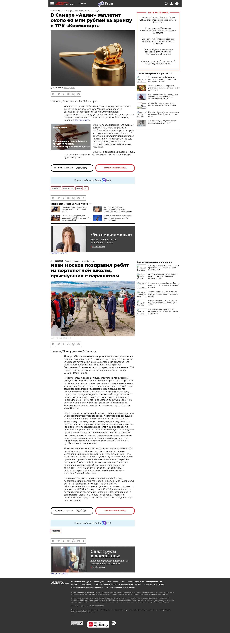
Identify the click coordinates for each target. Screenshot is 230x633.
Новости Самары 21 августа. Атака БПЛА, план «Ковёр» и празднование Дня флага (158, 20)
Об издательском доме (81, 582)
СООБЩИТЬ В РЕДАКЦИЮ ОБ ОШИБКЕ (120, 587)
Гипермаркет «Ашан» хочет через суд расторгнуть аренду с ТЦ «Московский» (118, 218)
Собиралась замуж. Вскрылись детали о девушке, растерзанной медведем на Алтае (162, 79)
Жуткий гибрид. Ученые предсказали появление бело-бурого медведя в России (163, 114)
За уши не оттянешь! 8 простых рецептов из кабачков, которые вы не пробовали (163, 88)
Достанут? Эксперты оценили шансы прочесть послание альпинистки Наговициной (163, 267)
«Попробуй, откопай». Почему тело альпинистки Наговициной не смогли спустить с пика (163, 97)
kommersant (82, 120)
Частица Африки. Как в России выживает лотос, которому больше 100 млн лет (163, 311)
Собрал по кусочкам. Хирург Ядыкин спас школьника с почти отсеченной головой (163, 285)
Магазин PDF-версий (115, 582)
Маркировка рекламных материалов (87, 587)
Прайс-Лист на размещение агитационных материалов (117, 585)
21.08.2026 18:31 (57, 261)
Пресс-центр (99, 582)
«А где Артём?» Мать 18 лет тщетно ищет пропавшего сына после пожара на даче (162, 276)
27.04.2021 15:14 (57, 11)
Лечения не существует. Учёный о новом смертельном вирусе (162, 122)
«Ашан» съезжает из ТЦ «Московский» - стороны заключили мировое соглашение (118, 209)
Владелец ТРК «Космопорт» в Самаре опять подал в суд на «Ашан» (74, 209)
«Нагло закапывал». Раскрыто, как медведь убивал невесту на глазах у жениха (163, 294)
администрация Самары (61, 338)
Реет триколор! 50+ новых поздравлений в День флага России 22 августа (158, 30)
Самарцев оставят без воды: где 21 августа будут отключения (158, 62)
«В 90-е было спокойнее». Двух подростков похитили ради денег (162, 104)
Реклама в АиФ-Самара (81, 585)
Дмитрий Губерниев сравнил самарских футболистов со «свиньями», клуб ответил (158, 51)
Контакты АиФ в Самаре (154, 585)
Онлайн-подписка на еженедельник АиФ (145, 582)
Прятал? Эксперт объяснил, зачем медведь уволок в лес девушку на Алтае (162, 303)
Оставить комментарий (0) (115, 168)
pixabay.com (69, 88)
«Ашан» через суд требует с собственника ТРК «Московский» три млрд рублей (76, 218)
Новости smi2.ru (59, 253)
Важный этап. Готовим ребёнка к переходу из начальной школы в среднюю (158, 41)
